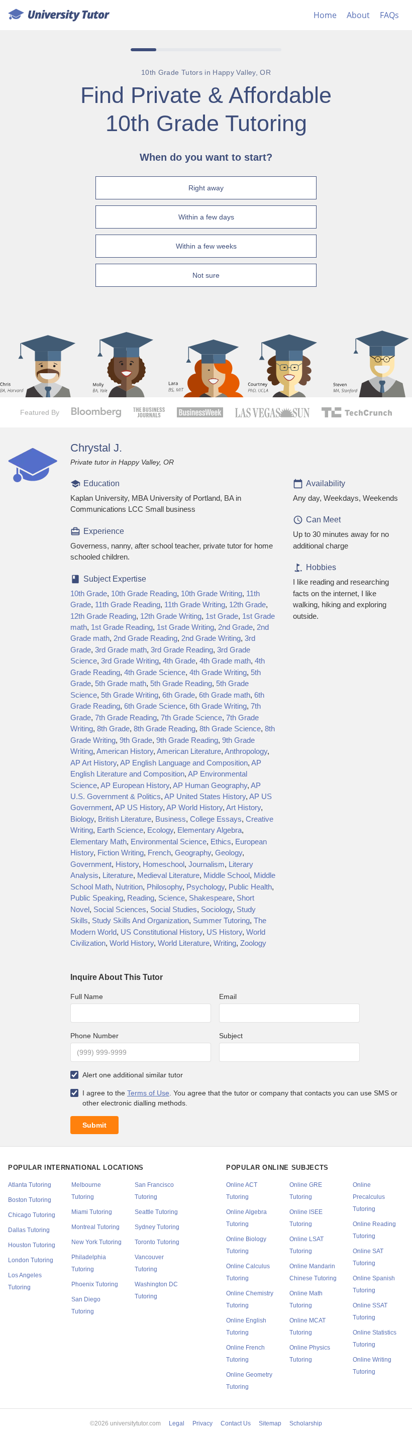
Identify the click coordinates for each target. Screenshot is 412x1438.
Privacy (202, 1423)
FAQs (389, 15)
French (159, 853)
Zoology (253, 943)
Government (91, 864)
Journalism (206, 864)
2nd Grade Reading (145, 638)
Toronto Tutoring (157, 1242)
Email (228, 996)
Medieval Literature (168, 875)
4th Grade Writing (218, 673)
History (127, 864)
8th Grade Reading (164, 729)
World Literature (184, 943)
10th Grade (88, 594)
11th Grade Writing (194, 605)
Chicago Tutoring (31, 1215)
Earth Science (120, 830)
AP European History (134, 786)
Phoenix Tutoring (94, 1284)
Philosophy (164, 887)
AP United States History (205, 797)
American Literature (189, 751)
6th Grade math (224, 695)
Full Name (86, 996)
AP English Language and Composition (184, 763)
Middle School (226, 875)
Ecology (160, 830)
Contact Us (236, 1423)
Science (171, 898)
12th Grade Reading (103, 616)
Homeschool (163, 864)
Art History (243, 808)
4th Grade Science (154, 673)
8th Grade (113, 729)
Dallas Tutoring (29, 1230)
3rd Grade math (121, 650)
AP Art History (93, 763)
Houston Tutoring (31, 1245)
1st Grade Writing (185, 627)
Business (170, 819)
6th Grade (178, 695)
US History (224, 932)
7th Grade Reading (126, 718)
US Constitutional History (161, 932)
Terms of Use (148, 1093)
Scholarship (305, 1423)
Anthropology (246, 751)
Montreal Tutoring (95, 1227)
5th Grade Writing (129, 695)
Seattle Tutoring (156, 1212)
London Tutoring (30, 1260)
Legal (176, 1423)
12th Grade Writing (170, 616)
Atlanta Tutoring (29, 1185)
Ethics (221, 842)
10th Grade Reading (144, 594)
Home (325, 15)
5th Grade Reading (181, 684)
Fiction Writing (120, 853)
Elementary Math (98, 842)
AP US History (139, 808)
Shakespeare (211, 898)
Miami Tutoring (91, 1212)
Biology (82, 819)
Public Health (250, 887)
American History (124, 751)
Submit (94, 1125)
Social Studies (173, 910)
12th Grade (247, 605)
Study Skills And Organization (140, 921)
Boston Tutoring (29, 1200)
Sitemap (270, 1423)
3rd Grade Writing (130, 661)
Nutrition (129, 887)
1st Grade (221, 616)
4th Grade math (225, 661)
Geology (228, 853)
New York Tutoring (96, 1242)
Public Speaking (96, 898)
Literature (117, 875)
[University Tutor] (59, 15)
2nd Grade (235, 627)
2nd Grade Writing (211, 638)
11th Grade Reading (127, 605)
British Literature (124, 819)
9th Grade (136, 740)
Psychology (205, 887)
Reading (140, 898)
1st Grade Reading (122, 627)
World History (132, 943)
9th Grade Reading (187, 740)
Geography (193, 853)
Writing (225, 943)
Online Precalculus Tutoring (369, 1197)
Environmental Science (169, 842)
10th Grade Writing (211, 594)
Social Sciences (119, 910)
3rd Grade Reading (182, 650)
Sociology (217, 910)
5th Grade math (120, 684)
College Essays (216, 819)
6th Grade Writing (218, 706)
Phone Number (94, 1036)
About (358, 15)
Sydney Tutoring (157, 1227)
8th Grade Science (230, 729)
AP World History (194, 808)
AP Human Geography (210, 786)
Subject (231, 1036)
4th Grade (179, 661)
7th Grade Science (191, 718)
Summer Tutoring (221, 921)
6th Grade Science (154, 706)
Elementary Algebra (209, 830)
